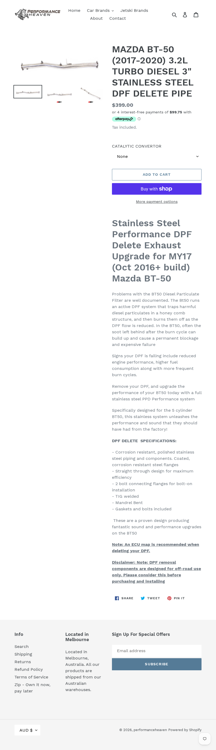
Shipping (23, 654)
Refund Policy (28, 669)
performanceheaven (150, 730)
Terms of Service (31, 677)
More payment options (157, 201)
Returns (22, 661)
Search (21, 646)
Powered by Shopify (185, 730)
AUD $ (26, 730)
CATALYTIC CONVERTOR (136, 146)
